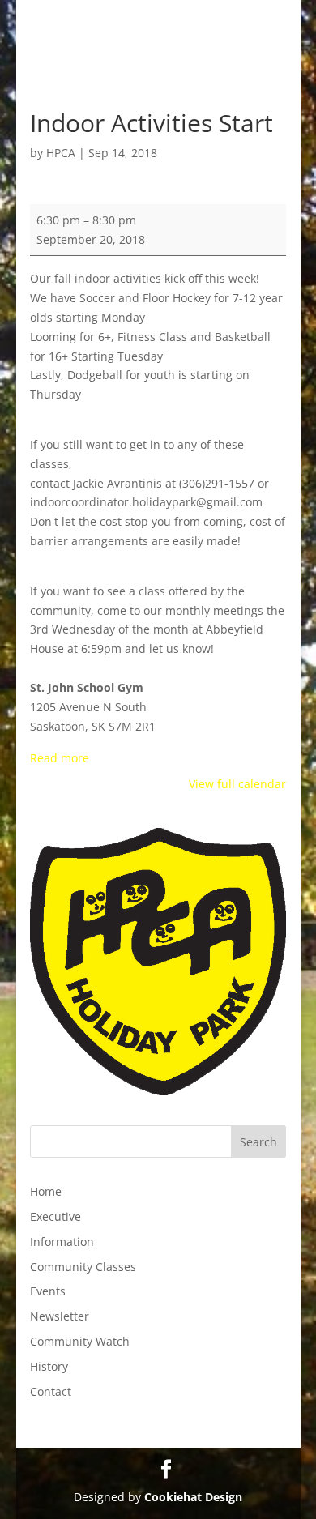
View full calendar (237, 784)
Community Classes (83, 1266)
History (49, 1366)
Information (62, 1241)
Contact (50, 1391)
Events (48, 1291)
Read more (59, 758)
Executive (55, 1216)
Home (46, 1191)
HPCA (60, 152)
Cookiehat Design (193, 1496)
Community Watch (80, 1341)
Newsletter (59, 1316)
